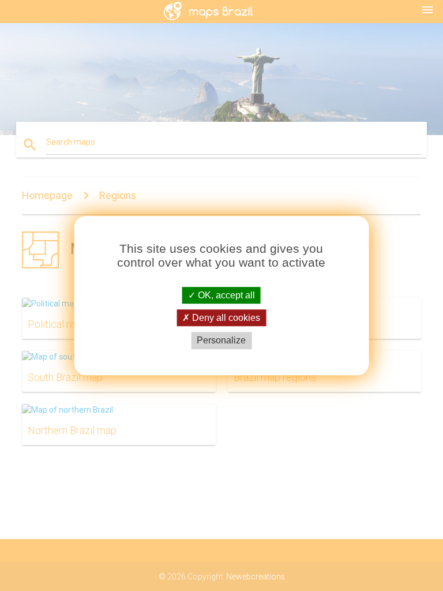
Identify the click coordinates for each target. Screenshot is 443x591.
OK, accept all (225, 295)
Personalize (221, 341)
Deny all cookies (225, 318)
